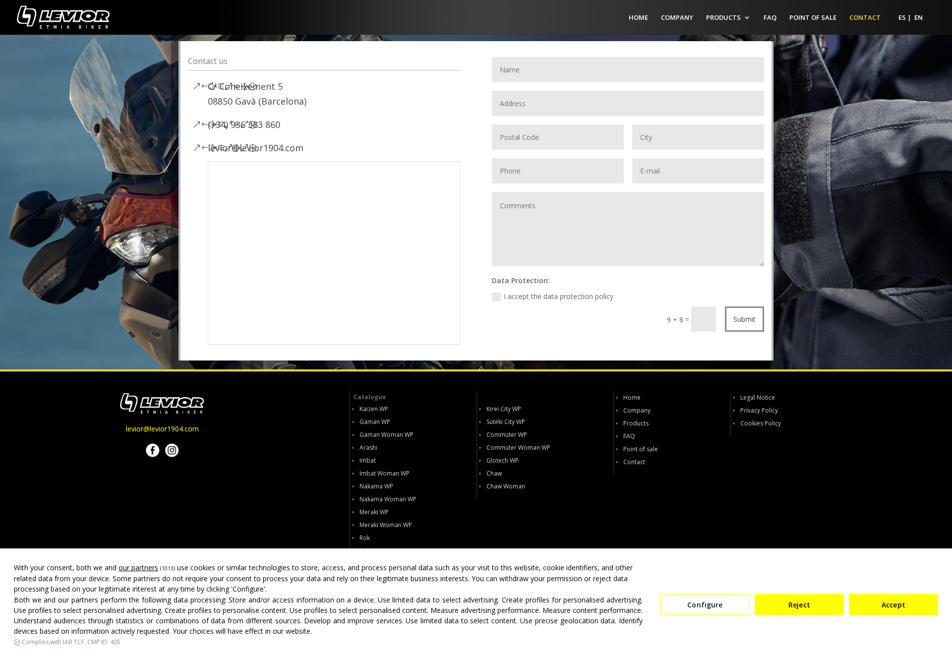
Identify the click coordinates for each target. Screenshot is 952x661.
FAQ (770, 18)
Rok (364, 538)
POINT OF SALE (812, 18)
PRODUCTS (723, 18)
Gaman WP (374, 422)
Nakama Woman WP (387, 499)
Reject (799, 604)
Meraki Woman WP (385, 525)
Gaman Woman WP (386, 434)
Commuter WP (506, 434)
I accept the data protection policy (558, 296)
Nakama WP (376, 486)
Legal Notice (757, 397)
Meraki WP (374, 512)
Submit (744, 319)
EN (918, 18)
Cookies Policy (760, 423)
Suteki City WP (505, 422)
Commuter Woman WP (518, 447)
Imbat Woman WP (384, 473)
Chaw (494, 473)
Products (636, 423)
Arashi (368, 447)
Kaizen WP (373, 409)
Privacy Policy (759, 410)
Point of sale (640, 449)
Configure (704, 604)
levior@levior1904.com (162, 428)
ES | (904, 18)
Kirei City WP (503, 409)
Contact (634, 462)
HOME (638, 18)
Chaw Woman (505, 486)
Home (632, 397)
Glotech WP (502, 460)
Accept (893, 604)
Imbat (367, 460)
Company (637, 410)
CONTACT (865, 18)
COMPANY (677, 18)
